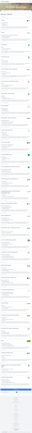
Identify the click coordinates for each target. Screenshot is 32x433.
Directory (16, 407)
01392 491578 (16, 426)
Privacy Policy (16, 411)
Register (15, 419)
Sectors (16, 408)
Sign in (17, 400)
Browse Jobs (16, 401)
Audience (16, 418)
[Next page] (28, 392)
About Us (16, 406)
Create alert (16, 389)
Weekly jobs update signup (16, 402)
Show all (30, 392)
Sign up (15, 400)
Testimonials (16, 417)
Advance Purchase (16, 416)
